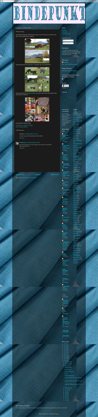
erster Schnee (68, 369)
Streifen (75, 218)
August (67, 390)
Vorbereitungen (77, 235)
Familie (75, 135)
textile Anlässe (76, 224)
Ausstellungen (76, 117)
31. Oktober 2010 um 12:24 (31, 133)
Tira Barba (65, 300)
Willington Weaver (65, 233)
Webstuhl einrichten (75, 255)
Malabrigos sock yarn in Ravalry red (66, 324)
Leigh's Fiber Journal (65, 146)
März (66, 400)
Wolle (74, 261)
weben (75, 243)
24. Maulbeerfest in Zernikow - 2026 (66, 139)
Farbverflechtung (77, 140)
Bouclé (66, 373)
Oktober (67, 365)
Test (63, 312)
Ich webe (64, 278)
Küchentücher (76, 179)
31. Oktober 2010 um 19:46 (33, 142)
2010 (65, 360)
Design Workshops (64, 236)
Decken (75, 126)
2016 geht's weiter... (64, 272)
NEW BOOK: (65, 184)
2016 (65, 348)
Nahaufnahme (76, 192)
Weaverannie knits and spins (65, 261)
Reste (74, 206)
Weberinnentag (68, 367)
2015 (65, 350)
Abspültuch (76, 112)
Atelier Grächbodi (65, 270)
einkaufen (75, 129)
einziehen (75, 131)
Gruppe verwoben (77, 159)
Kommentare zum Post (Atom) (29, 177)
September (68, 388)
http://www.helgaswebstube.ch (69, 70)
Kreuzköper (76, 176)
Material (75, 185)
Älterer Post (55, 174)
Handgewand (65, 242)
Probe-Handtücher (69, 371)
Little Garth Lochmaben (65, 331)
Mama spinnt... (64, 310)
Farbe (74, 137)
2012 (65, 356)
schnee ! (64, 295)
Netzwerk (75, 198)
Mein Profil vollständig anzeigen (69, 64)
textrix (64, 225)
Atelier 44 (64, 154)
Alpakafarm (31, 64)
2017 (65, 346)
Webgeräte (76, 248)
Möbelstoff (75, 187)
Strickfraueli (22, 142)
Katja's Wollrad (64, 254)
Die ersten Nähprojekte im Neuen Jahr (65, 201)
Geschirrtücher (77, 152)
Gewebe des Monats (76, 156)
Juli (66, 392)
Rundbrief (75, 207)
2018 (65, 344)
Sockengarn (76, 215)
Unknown (66, 62)
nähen (74, 195)
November (67, 363)
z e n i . (64, 294)
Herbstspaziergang (69, 375)
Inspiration (75, 167)
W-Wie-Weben (66, 286)
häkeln (75, 162)
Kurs (74, 181)
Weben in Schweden (64, 288)
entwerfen (75, 133)
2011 (65, 358)
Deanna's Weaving (64, 209)
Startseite (38, 174)
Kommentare (67, 43)
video (74, 233)
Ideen (74, 165)
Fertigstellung (76, 143)
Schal (74, 209)
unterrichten (76, 228)
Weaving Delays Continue (66, 148)
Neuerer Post (20, 174)
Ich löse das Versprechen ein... (65, 303)
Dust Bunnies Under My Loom (66, 173)
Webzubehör (76, 257)
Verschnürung (76, 231)
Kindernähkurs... (66, 219)
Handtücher (76, 163)
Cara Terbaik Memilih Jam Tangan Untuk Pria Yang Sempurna (65, 246)
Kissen (75, 174)
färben (74, 138)
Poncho (75, 202)
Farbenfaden (65, 163)
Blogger (57, 413)
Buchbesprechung (77, 121)
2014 (65, 352)
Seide (74, 213)
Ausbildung (76, 115)
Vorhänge (75, 238)
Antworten (21, 138)
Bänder (75, 119)
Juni (66, 394)
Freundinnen (76, 147)
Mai (66, 396)
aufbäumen (76, 113)
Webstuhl (75, 252)
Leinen (75, 183)
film (74, 145)
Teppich (75, 222)
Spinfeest (64, 263)
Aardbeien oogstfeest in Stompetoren (65, 157)
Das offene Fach (66, 33)
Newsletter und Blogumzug (65, 193)
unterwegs (75, 229)
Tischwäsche (76, 226)
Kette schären (76, 171)
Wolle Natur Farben (65, 136)
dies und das (76, 127)
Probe (74, 204)
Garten (75, 151)
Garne (74, 149)
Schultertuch (76, 211)
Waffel (74, 240)
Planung (75, 200)
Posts (65, 40)
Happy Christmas (64, 211)
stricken (75, 220)
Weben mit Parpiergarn (64, 227)
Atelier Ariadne (31, 93)
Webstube (75, 250)
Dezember (67, 361)
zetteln (75, 262)
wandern (75, 242)
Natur (74, 196)
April (66, 398)
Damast (75, 124)
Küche (74, 178)
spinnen (75, 217)
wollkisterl (65, 199)
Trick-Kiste (64, 32)
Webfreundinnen (24, 127)
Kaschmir (75, 169)
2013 (65, 354)
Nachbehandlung (77, 188)
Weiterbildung (76, 259)
